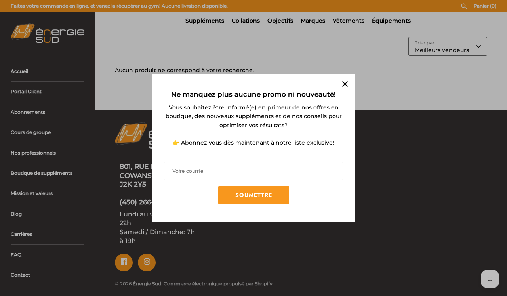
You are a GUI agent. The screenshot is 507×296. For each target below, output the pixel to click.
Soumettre (253, 195)
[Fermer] (345, 84)
